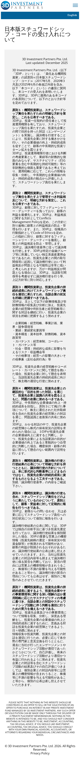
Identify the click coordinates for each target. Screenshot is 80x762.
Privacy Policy (40, 753)
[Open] (75, 5)
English (72, 15)
